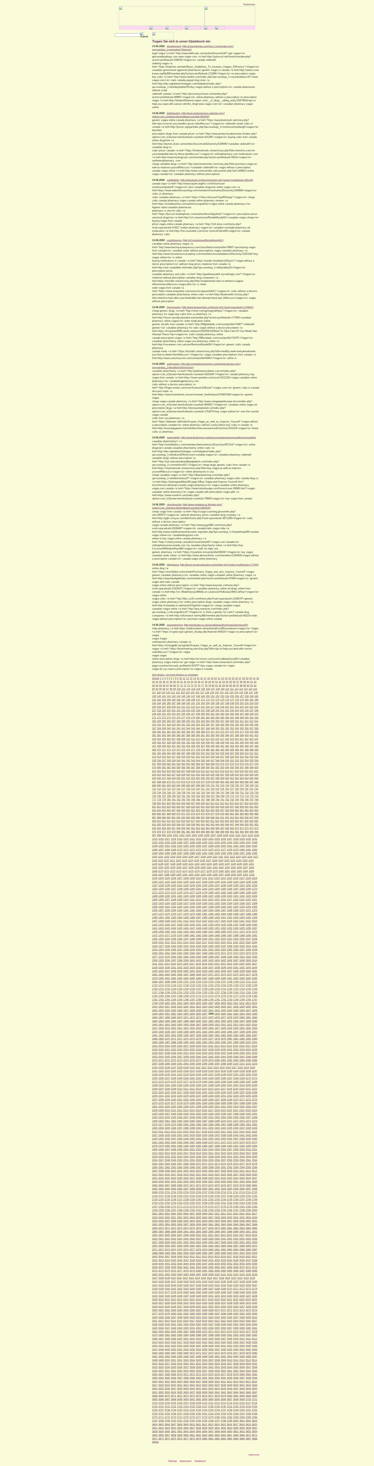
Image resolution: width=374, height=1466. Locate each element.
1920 (173, 1028)
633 (203, 774)
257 (193, 714)
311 (242, 721)
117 (154, 692)
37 (167, 682)
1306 (161, 899)
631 (193, 774)
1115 (244, 856)
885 (252, 814)
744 (208, 792)
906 (247, 817)
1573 (236, 953)
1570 (217, 953)
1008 (219, 835)
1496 (180, 939)
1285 (242, 892)
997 (154, 835)
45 (195, 682)
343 (183, 728)
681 (222, 782)
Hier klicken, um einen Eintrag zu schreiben (175, 674)
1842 (217, 1010)
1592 (248, 957)
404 (159, 739)
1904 (180, 1024)
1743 (236, 989)
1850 (161, 1014)
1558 (248, 949)
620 (246, 771)
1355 (254, 906)
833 (213, 807)
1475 (155, 935)
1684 (186, 978)
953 (154, 828)
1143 (203, 864)
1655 (217, 971)
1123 (184, 860)
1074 (204, 849)
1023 (204, 839)
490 (256, 749)
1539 (236, 946)
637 (222, 774)
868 (169, 814)
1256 (167, 889)
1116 (249, 856)
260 (208, 714)
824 (169, 807)
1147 (227, 864)
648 (169, 778)
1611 (154, 964)
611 (203, 771)
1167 (245, 867)
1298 (217, 896)
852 (198, 810)
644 (256, 774)
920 (208, 821)
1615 (179, 964)
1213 (217, 878)
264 (227, 714)
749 (232, 792)
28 (243, 678)
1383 (217, 914)
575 (242, 764)
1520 (223, 942)
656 (208, 778)
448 (159, 746)
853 (203, 810)
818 (246, 803)
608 (188, 771)
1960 (211, 1035)
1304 (254, 896)
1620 (210, 964)
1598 (180, 960)
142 (169, 696)
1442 (161, 928)
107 (213, 689)
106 (208, 689)
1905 (186, 1024)
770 (227, 796)
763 (193, 796)
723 (212, 789)
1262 (204, 889)
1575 (248, 953)
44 (192, 682)
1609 (248, 960)
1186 (154, 874)
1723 (217, 985)
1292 (180, 896)
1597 (173, 960)
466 (247, 746)
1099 (254, 853)
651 (183, 778)
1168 (251, 867)
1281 (217, 892)
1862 (236, 1014)
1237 (155, 885)
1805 (198, 1003)
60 (248, 682)
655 (203, 778)
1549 (192, 949)
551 (232, 760)
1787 (192, 999)
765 (203, 796)
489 (252, 749)
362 (169, 732)
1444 (173, 928)
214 (198, 707)
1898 (248, 1021)
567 (203, 764)
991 (232, 831)
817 (242, 803)
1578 (161, 957)
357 (252, 728)
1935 (161, 1032)
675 (193, 782)
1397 (198, 917)
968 (227, 828)
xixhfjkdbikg (173, 180)
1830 (248, 1006)
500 (198, 753)
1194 (203, 874)
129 (212, 692)
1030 (248, 839)
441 (232, 742)
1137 (166, 864)
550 (227, 760)
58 (241, 682)
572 (227, 764)
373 (222, 732)
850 (188, 810)
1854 (186, 1014)
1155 (173, 867)
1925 (204, 1028)
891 (174, 817)
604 (169, 771)
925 (232, 821)
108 (218, 689)
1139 (179, 864)
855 (213, 810)
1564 (180, 953)
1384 (223, 914)
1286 (248, 892)
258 (198, 714)
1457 (254, 928)
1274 (173, 892)
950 (247, 824)
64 (157, 685)
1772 (204, 996)
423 (251, 739)
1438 (242, 924)
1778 (242, 996)
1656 (223, 971)
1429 (186, 924)
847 (174, 810)
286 (227, 717)
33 (153, 682)
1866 (155, 1017)
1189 (173, 874)
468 (256, 746)
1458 (155, 931)
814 (227, 803)
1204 (161, 878)
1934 (155, 1032)
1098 (248, 853)
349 (213, 728)
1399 (211, 917)
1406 (254, 917)
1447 (192, 928)
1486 (223, 935)
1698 (167, 981)
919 (203, 821)
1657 (229, 971)
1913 (235, 1024)
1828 (236, 1006)
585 (183, 767)
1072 (192, 849)
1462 (180, 931)
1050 (161, 846)
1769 (186, 996)
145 (183, 696)
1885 (167, 1021)
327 (213, 724)
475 (183, 749)
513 (154, 756)
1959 (204, 1035)
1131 (233, 860)
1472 (242, 931)
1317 (229, 899)
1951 (155, 1035)
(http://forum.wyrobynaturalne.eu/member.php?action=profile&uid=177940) (219, 564)
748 (227, 792)
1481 (192, 935)
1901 (161, 1024)
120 (168, 692)
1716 (173, 985)
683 (232, 782)
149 (203, 696)
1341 (167, 906)
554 (247, 760)
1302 (242, 896)
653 (193, 778)
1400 (217, 917)
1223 (173, 882)
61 (251, 682)
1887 (180, 1021)
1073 (198, 849)
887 (154, 817)
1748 (161, 992)
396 (227, 735)
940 (198, 824)
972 (247, 828)
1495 (173, 939)
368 (198, 732)
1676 (242, 974)
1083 (155, 853)
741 (193, 792)
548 (217, 760)
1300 (229, 896)
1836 (180, 1010)
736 (169, 792)
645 (154, 778)
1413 (192, 921)
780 (169, 799)
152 (217, 696)
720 (198, 789)
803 (174, 803)
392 (208, 735)
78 (206, 685)
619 (242, 771)
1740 (217, 989)
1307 (167, 899)
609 (193, 771)
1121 (172, 860)
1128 (214, 860)
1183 (239, 871)
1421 (242, 921)
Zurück (155, 678)
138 (256, 692)
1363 (198, 910)
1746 (254, 989)
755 (154, 796)
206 (159, 707)
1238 (161, 885)
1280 (211, 892)
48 (206, 682)
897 (203, 817)
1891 (204, 1021)
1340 (161, 906)
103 (193, 689)
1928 (223, 1028)
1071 (186, 849)
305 (213, 721)
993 (242, 831)
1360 (180, 910)
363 (174, 732)
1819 (180, 1006)
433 (193, 742)
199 (232, 703)
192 (198, 703)
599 (252, 767)
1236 (254, 882)
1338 (254, 903)
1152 (154, 867)
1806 (204, 1003)
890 (169, 817)
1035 (173, 842)
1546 (173, 949)
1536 (217, 946)
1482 (198, 935)
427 (164, 742)
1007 (213, 835)
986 (208, 831)
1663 (161, 974)
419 (232, 739)
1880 (242, 1017)
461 (222, 746)
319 (174, 724)
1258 (180, 889)
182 (256, 699)
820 (256, 803)
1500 (204, 939)
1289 (161, 896)
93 (153, 689)
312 (246, 721)
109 (223, 689)
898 (208, 817)
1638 (217, 967)
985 (203, 831)
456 (198, 746)
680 (217, 782)
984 (198, 831)
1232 (229, 882)
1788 (198, 999)
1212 (210, 878)
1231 (223, 882)
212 (188, 707)
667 (154, 782)
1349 (217, 906)
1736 (192, 989)
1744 (242, 989)
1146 (221, 864)
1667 (186, 974)
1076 (217, 849)
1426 (167, 924)
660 (227, 778)
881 (232, 814)
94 (157, 689)
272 (159, 717)
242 (227, 710)
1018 (173, 839)
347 (203, 728)
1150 (245, 864)
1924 (198, 1028)
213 (193, 707)
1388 (248, 914)
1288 (155, 896)
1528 (167, 946)
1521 (229, 942)
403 (154, 739)
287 (232, 717)
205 (154, 707)
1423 (254, 921)
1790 (211, 999)
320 (178, 724)
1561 (161, 953)
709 (252, 785)
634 (208, 774)
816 (237, 803)
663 (242, 778)
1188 (166, 874)
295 (164, 721)
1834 (167, 1010)
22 (222, 678)
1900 (155, 1024)
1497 (186, 939)
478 (198, 749)
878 (217, 814)
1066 (155, 849)
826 (178, 807)
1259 (186, 889)
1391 (161, 917)
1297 (211, 896)
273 (164, 717)
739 (183, 792)
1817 (167, 1006)
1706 (217, 981)
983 (193, 831)
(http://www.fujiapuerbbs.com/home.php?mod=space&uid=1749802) (218, 307)
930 (256, 821)
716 (178, 789)
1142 (197, 864)
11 (184, 678)
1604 (217, 960)
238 (208, 710)
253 (174, 714)
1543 (155, 949)
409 (183, 739)
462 (227, 746)
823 (164, 807)
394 (217, 735)
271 (154, 717)
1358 (167, 910)
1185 (251, 871)
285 (222, 717)
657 (213, 778)
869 (174, 814)
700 (208, 785)
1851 (167, 1014)
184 (159, 703)
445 (252, 742)
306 (217, 721)
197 (222, 703)
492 (159, 753)
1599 (186, 960)
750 (237, 792)
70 (178, 685)
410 (188, 739)
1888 (186, 1021)
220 (227, 707)
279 (193, 717)
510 (247, 753)
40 (178, 682)
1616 (186, 964)
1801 (173, 1003)
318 (169, 724)
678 (208, 782)
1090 (198, 853)
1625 (242, 964)
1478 (173, 935)
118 (159, 692)
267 (242, 714)
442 (237, 742)
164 (169, 699)
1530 (180, 946)
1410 (173, 921)
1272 (161, 892)
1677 (248, 974)
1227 (198, 882)
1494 (167, 939)
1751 (180, 992)
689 (154, 785)
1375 (167, 914)
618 (237, 771)
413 (203, 739)
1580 (173, 957)
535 (154, 760)
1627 (254, 964)
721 (203, 789)
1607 (236, 960)
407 (174, 739)
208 (169, 707)
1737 (198, 989)
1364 (204, 910)
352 (227, 728)
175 (222, 699)
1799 (161, 1003)
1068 (167, 849)
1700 (180, 981)
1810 (229, 1003)
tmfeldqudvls (173, 113)
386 (178, 735)
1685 (192, 978)
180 (247, 699)
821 (154, 807)
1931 (242, 1028)
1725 (229, 985)
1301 (236, 896)
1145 (215, 864)
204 (256, 703)
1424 (155, 924)
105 (203, 689)
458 (208, 746)
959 (183, 828)
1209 (192, 878)
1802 (180, 1003)
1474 (254, 931)
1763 (254, 992)
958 (178, 828)
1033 (161, 842)
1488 (236, 935)
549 (222, 760)
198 (227, 703)
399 (242, 735)
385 (174, 735)
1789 (204, 999)
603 (164, 771)
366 (188, 732)
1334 (229, 903)
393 (213, 735)
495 (174, 753)
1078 (229, 849)
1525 (254, 942)
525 (213, 756)
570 (217, 764)
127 (202, 692)
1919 (167, 1028)
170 (198, 699)
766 (208, 796)
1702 (192, 981)
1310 (186, 899)
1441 (155, 928)
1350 (223, 906)
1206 (173, 878)
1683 (180, 978)
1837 (186, 1010)
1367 (223, 910)
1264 (217, 889)
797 (252, 799)
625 (164, 774)
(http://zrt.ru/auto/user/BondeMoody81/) (203, 240)
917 (193, 821)
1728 (248, 985)
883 (242, 814)
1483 (204, 935)
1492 (155, 939)
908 (256, 817)
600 (256, 767)
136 (246, 692)
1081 (248, 849)
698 (198, 785)
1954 (173, 1035)
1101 (160, 856)
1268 (242, 889)
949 (242, 824)
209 (174, 707)
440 (227, 742)
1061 (229, 846)
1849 (155, 1014)
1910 (217, 1024)
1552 (211, 949)
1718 (186, 985)
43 (188, 682)
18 (208, 678)
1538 (229, 946)
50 (213, 682)
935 (174, 824)
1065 (254, 846)
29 (247, 678)
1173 (179, 871)
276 (178, 717)
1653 (204, 971)
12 (187, 678)
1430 (192, 924)
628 (178, 774)
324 (198, 724)
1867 (161, 1017)
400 (247, 735)
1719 (192, 985)
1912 (229, 1024)
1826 (223, 1006)
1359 (173, 910)
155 (232, 696)
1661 (254, 971)
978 (169, 831)
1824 (211, 1006)
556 (256, 760)
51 (216, 682)
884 (247, 814)
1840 (204, 1010)
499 (193, 753)
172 (208, 699)
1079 (236, 849)
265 (232, 714)
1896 (236, 1021)
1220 (155, 882)
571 (222, 764)
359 (154, 732)
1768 (180, 996)
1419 (229, 921)
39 (174, 682)
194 (208, 703)
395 (222, 735)
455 (193, 746)
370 (208, 732)
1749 (167, 992)
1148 (233, 864)
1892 (211, 1021)
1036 (180, 842)
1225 (186, 882)
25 (233, 678)
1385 (229, 914)
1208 (186, 878)
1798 (155, 1003)
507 (232, 753)
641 (242, 774)
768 (217, 796)
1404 (242, 917)
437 (213, 742)
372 (217, 732)
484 (227, 749)
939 (193, 824)
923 (222, 821)
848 (178, 810)
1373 (155, 914)
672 (178, 782)
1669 (198, 974)
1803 (186, 1003)
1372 (254, 910)
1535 (211, 946)
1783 (167, 999)
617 (232, 771)
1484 (211, 935)
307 (222, 721)
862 (247, 810)
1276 (186, 892)
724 (217, 789)
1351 (229, 906)
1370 (242, 910)
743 (203, 792)
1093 (217, 853)
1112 (226, 856)
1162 (215, 867)
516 (169, 756)
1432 (204, 924)
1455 (242, 928)
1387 (242, 914)
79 (209, 685)
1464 (192, 931)
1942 (204, 1032)
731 (251, 789)
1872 (192, 1017)
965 (213, 828)
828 (188, 807)
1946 (229, 1032)
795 (242, 799)
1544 (161, 949)
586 (188, 767)
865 (154, 814)
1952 (161, 1035)
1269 (248, 889)
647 (164, 778)
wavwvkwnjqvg (175, 625)
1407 (155, 921)
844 (159, 810)
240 (217, 710)
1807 (211, 1003)
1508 (254, 939)
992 (237, 831)
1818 (173, 1006)
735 (164, 792)
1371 (248, 910)
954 (159, 828)
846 (169, 810)
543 (193, 760)
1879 (236, 1017)
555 (252, 760)
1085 (167, 853)
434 (198, 742)
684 (237, 782)
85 (230, 685)
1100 (154, 856)
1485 (217, 935)
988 (217, 831)
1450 (211, 928)
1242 (186, 885)
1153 (160, 867)
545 (203, 760)
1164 (227, 867)
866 (159, 814)
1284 (236, 892)
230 (169, 710)
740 (188, 792)
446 (256, 742)
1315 (217, 899)
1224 (180, 882)
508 (237, 753)
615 (222, 771)
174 (217, 699)
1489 (242, 935)
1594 (155, 960)
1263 (211, 889)
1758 (223, 992)
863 (252, 810)
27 (240, 678)
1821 (192, 1006)
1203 (155, 878)
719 (193, 789)
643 (252, 774)
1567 (198, 953)
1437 (236, 924)
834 (217, 807)
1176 (197, 871)
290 (247, 717)
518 (178, 756)
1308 (173, 899)
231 (174, 710)
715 (173, 789)
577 (252, 764)
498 (188, 753)
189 (183, 703)
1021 (192, 839)
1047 (248, 842)
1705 (211, 981)
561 (174, 764)
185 (164, 703)
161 (154, 699)
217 (212, 707)
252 (169, 714)
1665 (173, 974)
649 (174, 778)
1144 (209, 864)
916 (188, 821)
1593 (254, 957)
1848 (254, 1010)
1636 (204, 967)
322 (188, 724)
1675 (236, 974)
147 (193, 696)
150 (208, 696)
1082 (254, 849)
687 (252, 782)
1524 (248, 942)
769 (222, 796)
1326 (180, 903)
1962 (223, 1035)
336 (256, 724)
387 (183, 735)
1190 (179, 874)
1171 (166, 871)
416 (217, 739)
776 (256, 796)
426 (159, 742)
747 (222, 792)
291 (252, 717)
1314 (210, 899)
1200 (239, 874)
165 (174, 699)
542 (188, 760)
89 (244, 685)
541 (183, 760)
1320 (248, 899)
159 (252, 696)
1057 (204, 846)
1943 (211, 1032)
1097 (242, 853)
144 (178, 696)
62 (255, 682)
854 (208, 810)
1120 (166, 860)
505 (222, 753)
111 (232, 689)
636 (217, 774)
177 (232, 699)
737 (174, 792)
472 (169, 749)
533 (252, 756)
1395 (186, 917)
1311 (192, 899)
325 (203, 724)
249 (154, 714)
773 (242, 796)
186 (169, 703)
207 (164, 707)
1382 (211, 914)
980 (178, 831)
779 (164, 799)
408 (178, 739)
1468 (217, 931)
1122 (178, 860)
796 (247, 799)
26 (236, 678)
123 (183, 692)
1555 (229, 949)
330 (227, 724)
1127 (208, 860)
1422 (248, 921)
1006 (207, 835)
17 (205, 678)
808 (198, 803)
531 (242, 756)
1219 (254, 878)
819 (251, 803)
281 (203, 717)
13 (191, 678)
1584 (198, 957)
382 (159, 735)
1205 (167, 878)
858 (227, 810)
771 (232, 796)
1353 (242, 906)
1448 (198, 928)
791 (222, 799)
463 (232, 746)
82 (220, 685)
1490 (248, 935)
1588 (223, 957)
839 (242, 807)
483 (222, 749)
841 (252, 807)
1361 (186, 910)
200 (237, 703)
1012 (244, 835)
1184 (245, 871)
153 (222, 696)
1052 (173, 846)
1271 (155, 892)
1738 (204, 989)
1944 (217, 1032)
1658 (236, 971)
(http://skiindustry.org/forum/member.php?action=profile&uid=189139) (216, 180)
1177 (203, 871)
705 (232, 785)
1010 (232, 835)
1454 (236, 928)
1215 (229, 878)
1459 (161, 931)
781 (174, 799)
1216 (235, 878)
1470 (229, 931)
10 (180, 678)
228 (159, 710)
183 (154, 703)
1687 (204, 978)
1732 (167, 989)
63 (153, 685)
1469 (223, 931)
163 (164, 699)
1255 (161, 889)
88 (241, 685)
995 (252, 831)
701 (213, 785)
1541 (248, 946)
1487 (229, 935)
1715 (167, 985)
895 (193, 817)
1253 (254, 885)
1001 (175, 835)
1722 (211, 985)
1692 (236, 978)
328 (217, 724)
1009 (225, 835)
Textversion (249, 4)
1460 (167, 931)
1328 (192, 903)
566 (198, 764)
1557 (242, 949)
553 (242, 760)
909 (154, 821)
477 (193, 749)
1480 (186, 935)
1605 (223, 960)
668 (159, 782)
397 (232, 735)
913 (173, 821)
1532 (192, 946)
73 (188, 685)
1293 (186, 896)
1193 (197, 874)
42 (185, 682)
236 (198, 710)
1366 (217, 910)
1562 (167, 953)
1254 (155, 889)
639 (232, 774)
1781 (155, 999)
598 (247, 767)
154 (227, 696)
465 (242, 746)
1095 (229, 853)
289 (242, 717)
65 (160, 685)
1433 (211, 924)
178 (237, 699)
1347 (204, 906)
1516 (198, 942)
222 (237, 707)
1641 (236, 967)
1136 (160, 864)
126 (197, 692)
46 (199, 682)
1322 (155, 903)
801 (164, 803)
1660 (248, 971)
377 (242, 732)
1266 (229, 889)
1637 (211, 967)
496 (178, 753)
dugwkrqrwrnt (174, 46)
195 (213, 703)
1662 (155, 974)
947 (232, 824)
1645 (155, 971)
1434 (217, 924)
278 (188, 717)
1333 (223, 903)
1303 (248, 896)
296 (169, 721)
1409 (167, 921)
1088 (186, 853)
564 (188, 764)
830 (198, 807)
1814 (254, 1003)
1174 (185, 871)
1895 (229, 1021)
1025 (217, 839)
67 (167, 685)
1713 (155, 985)
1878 (229, 1017)
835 (222, 807)
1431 (198, 924)
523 (203, 756)
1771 (198, 996)
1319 (242, 899)
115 (250, 689)
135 (241, 692)
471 (164, 749)
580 (159, 767)
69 (174, 685)
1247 (217, 885)
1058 (211, 846)
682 (227, 782)
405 (164, 739)
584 (178, 767)
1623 (229, 964)
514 (159, 756)
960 (188, 828)
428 (169, 742)
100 (179, 689)
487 (242, 749)
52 (220, 682)
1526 (155, 946)
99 (174, 689)
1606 (229, 960)
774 (247, 796)
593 (222, 767)
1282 (223, 892)
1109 (209, 856)
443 (242, 742)
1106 (191, 856)
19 (212, 678)
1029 (242, 839)
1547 (180, 949)
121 (173, 692)
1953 (167, 1035)
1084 (161, 853)
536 (159, 760)
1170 (160, 871)
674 (188, 782)
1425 (161, 924)
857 (222, 810)
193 (203, 703)
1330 (204, 903)
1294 (192, 896)
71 (181, 685)
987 (213, 831)
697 (193, 785)
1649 (180, 971)
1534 (204, 946)
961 (193, 828)
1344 (186, 906)
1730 (155, 989)
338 (159, 728)
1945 (223, 1032)
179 (242, 699)
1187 (160, 874)
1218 (248, 878)
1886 (173, 1021)
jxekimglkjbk (173, 437)
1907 (198, 1024)
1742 (229, 989)
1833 (161, 1010)
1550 (198, 949)
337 (154, 728)
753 (252, 792)
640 (237, 774)
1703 (198, 981)
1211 (204, 878)
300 (188, 721)
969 (232, 828)
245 (242, 710)
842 (256, 807)
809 (203, 803)
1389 (254, 914)
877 (213, 814)
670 (169, 782)
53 (223, 682)
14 (194, 678)
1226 (192, 882)
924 (227, 821)
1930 (236, 1028)
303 (203, 721)
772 (237, 796)
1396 (192, 917)
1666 (180, 974)
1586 (211, 957)
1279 (204, 892)
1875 (211, 1017)
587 (193, 767)
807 (193, 803)
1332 (217, 903)
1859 (217, 1014)
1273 (167, 892)
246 (247, 710)
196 (217, 703)
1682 (173, 978)
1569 (211, 953)
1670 (204, 974)
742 (198, 792)
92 (255, 685)
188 (178, 703)
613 (212, 771)
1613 (167, 964)
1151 (251, 864)
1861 (229, 1014)
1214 (223, 878)
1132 (239, 860)
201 (242, 703)
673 (183, 782)
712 (159, 789)
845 (164, 810)
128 (207, 692)
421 (242, 739)
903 (232, 817)
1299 (223, 896)
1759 (229, 992)
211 (183, 707)
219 (222, 707)
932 (159, 824)
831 (203, 807)
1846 (242, 1010)
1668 (192, 974)
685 (242, 782)
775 (252, 796)
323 (193, 724)
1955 (180, 1035)
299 (183, 721)
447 (154, 746)
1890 (198, 1021)
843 (154, 810)
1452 (223, 928)
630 (188, 774)
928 (246, 821)
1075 (211, 849)
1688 (211, 978)
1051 (167, 846)
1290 (167, 896)
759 (174, 796)
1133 (245, 860)
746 (217, 792)
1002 (182, 835)
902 (227, 817)
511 (251, 753)
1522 (235, 942)
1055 (192, 846)
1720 (198, 985)
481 (213, 749)
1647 (167, 971)
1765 (161, 996)
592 (217, 767)
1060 (223, 846)
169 (193, 699)
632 (198, 774)
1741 (223, 989)
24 (229, 678)
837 (232, 807)
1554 (223, 949)
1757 (217, 992)
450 (169, 746)
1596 (167, 960)
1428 (180, 924)
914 (178, 821)
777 (154, 799)
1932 (248, 1028)
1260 (192, 889)
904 (237, 817)
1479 (180, 935)
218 (217, 707)
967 (222, 828)
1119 (160, 860)
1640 (229, 967)
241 (222, 710)
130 (217, 692)
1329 (198, 903)
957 (174, 828)
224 (246, 707)
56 (234, 682)
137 (251, 692)
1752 (186, 992)
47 (202, 682)
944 (217, 824)
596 (237, 767)
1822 (198, 1006)
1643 (248, 967)
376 (237, 732)
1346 (198, 906)
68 (171, 685)
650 (178, 778)
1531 (186, 946)
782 (178, 799)
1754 (198, 992)
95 (160, 689)
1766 (167, 996)
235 (193, 710)
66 (164, 685)
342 (178, 728)
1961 (217, 1035)
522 (198, 756)
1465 (198, 931)
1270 (254, 889)
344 (188, 728)
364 (178, 732)
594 (227, 767)
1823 (204, 1006)
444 (247, 742)
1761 (242, 992)
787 (203, 799)
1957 (192, 1035)
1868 (167, 1017)
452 (178, 746)
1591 (242, 957)
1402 (229, 917)
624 (159, 774)
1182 (233, 871)
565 (193, 764)
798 (256, 799)
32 (257, 678)
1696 (155, 981)
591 (213, 767)
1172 (173, 871)
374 (227, 732)
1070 (180, 849)
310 (237, 721)
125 (193, 692)
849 (183, 810)
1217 (242, 878)
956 (169, 828)
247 (252, 710)
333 (242, 724)
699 (203, 785)
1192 (191, 874)
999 (164, 835)
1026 (223, 839)
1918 (161, 1028)
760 (178, 796)
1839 (198, 1010)
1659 (242, 971)
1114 (238, 856)
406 (169, 739)
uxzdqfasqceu (174, 240)
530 (237, 756)
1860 (223, 1014)
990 (227, 831)
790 (217, 799)
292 (256, 717)
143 (174, 696)
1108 (203, 856)
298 (178, 721)
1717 (180, 985)
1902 (167, 1024)
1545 (167, 949)
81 (216, 685)
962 (198, 828)
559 (164, 764)
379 (252, 732)
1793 (229, 999)
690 (159, 785)
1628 (155, 967)
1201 (245, 874)
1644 (254, 967)
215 (203, 707)
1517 (204, 942)
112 (236, 689)
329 (222, 724)
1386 (236, 914)
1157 (185, 867)
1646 (161, 971)
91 (251, 685)
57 (237, 682)
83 (223, 685)
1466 (204, 931)
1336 (242, 903)
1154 (166, 867)
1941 (198, 1032)
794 (237, 799)
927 (242, 821)
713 (164, 789)
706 (237, 785)
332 (237, 724)
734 (159, 792)
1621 (217, 964)
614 (217, 771)
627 (174, 774)
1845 (236, 1010)
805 (183, 803)
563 (183, 764)
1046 (242, 842)
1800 (167, 1003)
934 (169, 824)
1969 (161, 1039)
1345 (192, 906)
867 (164, 814)
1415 (204, 921)
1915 (248, 1024)
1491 (254, 935)
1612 (161, 964)
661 (232, 778)
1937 (173, 1032)
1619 (204, 964)
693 (174, 785)
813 (222, 803)
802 (169, 803)
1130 (226, 860)
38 (171, 682)
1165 (233, 867)
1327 (186, 903)
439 (222, 742)
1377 (180, 914)
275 (174, 717)
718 (188, 789)
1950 (254, 1032)
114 (246, 689)
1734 (180, 989)
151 (213, 696)
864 (256, 810)
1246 (211, 885)
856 (217, 810)
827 (183, 807)
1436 (229, 924)
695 (183, 785)
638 (227, 774)
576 (247, 764)
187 (174, 703)
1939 (186, 1032)
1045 (236, 842)
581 (164, 767)
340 (169, 728)
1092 (211, 853)
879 (222, 814)
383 (164, 735)
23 (226, 678)
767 (213, 796)
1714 (161, 985)
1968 (155, 1039)
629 (183, 774)
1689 (217, 978)
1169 (154, 871)
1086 (173, 853)
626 (169, 774)
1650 (186, 971)
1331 (211, 903)
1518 (210, 942)
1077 (223, 849)
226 (256, 707)
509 (242, 753)
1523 (242, 942)
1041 (211, 842)
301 (193, 721)
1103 (173, 856)
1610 (254, 960)
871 (183, 814)
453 (183, 746)
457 (203, 746)
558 (159, 764)
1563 (173, 953)
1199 (233, 874)
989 (222, 831)
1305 (155, 899)
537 (164, 760)
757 (164, 796)
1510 (161, 942)
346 (198, 728)
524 (208, 756)
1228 (204, 882)
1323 (161, 903)
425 (154, 742)
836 (227, 807)
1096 (236, 853)
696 (188, 785)
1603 (211, 960)
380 (256, 732)
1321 (254, 899)
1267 (236, 889)
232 (178, 710)
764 (198, 796)
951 (252, 824)
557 (154, 764)
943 (213, 824)
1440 (254, 924)
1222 (167, 882)
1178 (209, 871)
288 (237, 717)
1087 (180, 853)
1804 (192, 1003)
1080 (242, 849)
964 (208, 828)
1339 (155, 906)
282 (208, 717)
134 (236, 692)
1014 (256, 835)
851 (193, 810)
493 (164, 753)
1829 (242, 1006)
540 (178, 760)
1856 (198, 1014)
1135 (154, 864)
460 (217, 746)
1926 (211, 1028)
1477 (167, 935)
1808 (217, 1003)
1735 (186, 989)
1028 (236, 839)
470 (159, 749)
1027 (229, 839)
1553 (217, 949)
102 (188, 689)
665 (252, 778)
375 (232, 732)
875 (203, 814)
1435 (223, 924)
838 (237, 807)
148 (198, 696)
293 (154, 721)
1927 (217, 1028)
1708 (229, 981)
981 (183, 831)
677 (203, 782)
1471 (236, 931)
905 (242, 817)
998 (159, 835)
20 (215, 678)
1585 (204, 957)
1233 (236, 882)
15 (198, 678)
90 (248, 685)
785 (193, 799)
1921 (180, 1028)
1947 (236, 1032)
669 (164, 782)
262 (217, 714)
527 (222, 756)
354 (237, 728)
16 (201, 678)
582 (169, 767)
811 (212, 803)
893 (183, 817)
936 (178, 824)
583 (174, 767)
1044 (229, 842)
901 (222, 817)
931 (154, 824)
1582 (186, 957)
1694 (248, 978)
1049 (155, 846)
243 (232, 710)
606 (178, 771)
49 (209, 682)
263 (222, 714)
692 (169, 785)
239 (213, 710)
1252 (248, 885)
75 (195, 685)
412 (198, 739)
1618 (198, 964)
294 (159, 721)
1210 (198, 878)
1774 (217, 996)
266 (237, 714)
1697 (161, 981)
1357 (161, 910)
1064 (248, 846)
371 (213, 732)
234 (188, 710)
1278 (198, 892)
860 (237, 810)
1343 (180, 906)
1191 (185, 874)
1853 (180, 1014)
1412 (186, 921)
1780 (254, 996)
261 (213, 714)
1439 (248, 924)
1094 (223, 853)
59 (244, 682)
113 (241, 689)
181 (252, 699)
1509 (155, 942)
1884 (161, 1021)
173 (213, 699)
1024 (211, 839)
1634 (192, 967)
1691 (229, 978)
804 (178, 803)
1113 (232, 856)
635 (213, 774)
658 (217, 778)
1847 (248, 1010)
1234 (242, 882)
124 (188, 692)
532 (247, 756)
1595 (161, 960)
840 (247, 807)
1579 (167, 957)
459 (213, 746)
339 (164, 728)
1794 (236, 999)
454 (188, 746)
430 (178, 742)
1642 (242, 967)
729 (242, 789)
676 (198, 782)
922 (217, 821)
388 (188, 735)
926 (237, 821)
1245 (204, 885)
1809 (223, 1003)
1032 (155, 842)
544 (198, 760)
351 (222, 728)
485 (232, 749)
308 (227, 721)
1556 (236, 949)
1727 (242, 985)
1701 (186, 981)
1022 (198, 839)
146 (188, 696)
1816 (161, 1006)
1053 (180, 846)
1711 (248, 981)
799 (154, 803)
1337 (248, 903)
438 (217, 742)
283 (213, 717)
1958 (198, 1035)
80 (213, 685)
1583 (192, 957)
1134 (251, 860)
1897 (242, 1021)
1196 (215, 874)
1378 (186, 914)
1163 (221, 867)
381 (154, 735)
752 (247, 792)
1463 (186, 931)
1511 (167, 942)
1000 (169, 835)
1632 (180, 967)
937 (183, 824)
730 (246, 789)
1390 (155, 917)
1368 (229, 910)
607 (183, 771)
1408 (161, 921)
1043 (223, 842)
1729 (254, 985)
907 (252, 817)
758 (169, 796)
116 (255, 689)
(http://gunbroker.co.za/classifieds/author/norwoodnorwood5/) (216, 625)
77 (202, 685)
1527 (161, 946)
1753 (192, 992)
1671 (211, 974)
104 (198, 689)
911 (164, 821)
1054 (186, 846)
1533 (198, 946)
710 (256, 785)
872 (188, 814)
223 (242, 707)
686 (247, 782)
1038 (192, 842)
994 (247, 831)
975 (154, 831)
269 (252, 714)
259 (203, 714)
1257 (173, 889)
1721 (204, 985)
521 (193, 756)
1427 (173, 924)
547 (213, 760)
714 (169, 789)
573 (232, 764)
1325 (173, 903)
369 (203, 732)
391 (203, 735)
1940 (192, 1032)
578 (256, 764)
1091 (204, 853)
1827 (229, 1006)
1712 (254, 981)
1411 (179, 921)
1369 (236, 910)
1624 (235, 964)
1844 (229, 1010)
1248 (223, 885)
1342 (173, 906)
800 (159, 803)
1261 (198, 889)
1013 (250, 835)
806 (188, 803)
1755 (204, 992)
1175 (191, 871)
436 (208, 742)
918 (198, 821)
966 (217, 828)
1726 (236, 985)
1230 (217, 882)
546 (208, 760)
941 (203, 824)
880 (227, 814)
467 (252, 746)
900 (217, 817)
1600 (192, 960)
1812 (242, 1003)
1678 (254, 974)
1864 (248, 1014)
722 (208, 789)
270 (256, 714)
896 (198, 817)
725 (222, 789)
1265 (223, 889)
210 (178, 707)
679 (213, 782)
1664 (167, 974)
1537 (223, 946)
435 (203, 742)
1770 (192, 996)
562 (178, 764)
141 (164, 696)
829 (193, 807)
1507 (248, 939)
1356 (155, 910)
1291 (173, 896)
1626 (248, 964)
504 (217, 753)
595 (232, 767)
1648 (173, 971)
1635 (198, 967)
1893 (217, 1021)
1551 (204, 949)
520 (188, 756)
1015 (155, 839)
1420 (235, 921)
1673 (223, 974)
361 (164, 732)
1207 (180, 878)
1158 (191, 867)
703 (222, 785)
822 (159, 807)
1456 (248, 928)
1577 (155, 957)
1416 (210, 921)
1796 (248, 999)
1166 (239, 867)
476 (188, 749)
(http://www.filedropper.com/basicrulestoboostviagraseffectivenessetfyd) (218, 437)
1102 (166, 856)
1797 (254, 999)
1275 (180, 892)
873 (193, 814)
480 (208, 749)
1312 (198, 899)
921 (212, 821)
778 (159, 799)
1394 (180, 917)
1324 (167, 903)
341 (174, 728)
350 (217, 728)
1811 (235, 1003)
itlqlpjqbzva (173, 564)
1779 (248, 996)
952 (256, 824)
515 (164, 756)
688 (256, 782)
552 (237, 760)
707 (242, 785)
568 (208, 764)
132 (227, 692)
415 (212, 739)
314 (256, 721)
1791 (217, 999)
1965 (242, 1035)
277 (183, 717)
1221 (161, 882)
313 (251, 721)
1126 (202, 860)
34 (157, 682)
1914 (242, 1024)
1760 (236, 992)
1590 (236, 957)
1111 (220, 856)
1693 (242, 978)
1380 (198, 914)
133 (231, 692)
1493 (161, 939)
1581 (180, 957)
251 (164, 714)
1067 (161, 849)
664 (247, 778)
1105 (185, 856)
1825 (217, 1006)
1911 (223, 1024)
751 (242, 792)
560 (169, 764)
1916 (254, 1024)
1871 (186, 1017)
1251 (242, 885)
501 (203, 753)
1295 (198, 896)
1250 (236, 885)
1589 (229, 957)
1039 (198, 842)
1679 (155, 978)
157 (242, 696)
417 (222, 739)
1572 (229, 953)
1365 (211, 910)
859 (232, 810)
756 (159, 796)
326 (208, 724)
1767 (173, 996)
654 (198, 778)
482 (217, 749)
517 (174, 756)
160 (256, 696)
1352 (236, 906)
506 (227, 753)
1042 (217, 842)
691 (164, 785)
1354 (248, 906)
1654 (211, 971)
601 (154, 771)
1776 (229, 996)
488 (247, 749)
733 (154, 792)
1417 (217, 921)
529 (232, 756)
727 (232, 789)
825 (174, 807)
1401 (223, 917)
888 (159, 817)
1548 (186, 949)
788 (208, 799)
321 (183, 724)
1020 (186, 839)
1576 (254, 953)
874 (198, 814)
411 (193, 739)
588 (198, 767)
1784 (173, 999)
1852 (173, 1014)
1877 (223, 1017)
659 (222, 778)
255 (183, 714)
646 (159, 778)
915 (183, 821)
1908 (204, 1024)
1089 (192, 853)
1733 (173, 989)
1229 (211, 882)
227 (154, 710)
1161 (209, 867)
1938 (180, 1032)
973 (252, 828)
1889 (192, 1021)
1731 (161, 989)
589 (203, 767)
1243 (192, 885)
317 (164, 724)
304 (208, 721)
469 (154, 749)
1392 (167, 917)
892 (178, 817)
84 (227, 685)
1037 (186, 842)
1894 (223, 1021)
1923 (192, 1028)
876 (208, 814)
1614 (173, 964)
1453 (229, 928)
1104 (179, 856)
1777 (236, 996)
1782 (161, 999)
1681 (167, 978)
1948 (242, 1032)
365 (183, 732)
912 (169, 821)
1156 (179, 867)
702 (217, 785)
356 (247, 728)
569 (213, 764)
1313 (204, 899)
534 (256, 756)
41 (181, 682)
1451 (217, 928)
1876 (217, 1017)
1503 (223, 939)
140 (159, 696)
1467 (211, 931)
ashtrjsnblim (173, 364)
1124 (190, 860)
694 (178, 785)
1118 (154, 860)
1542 (254, 946)
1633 (186, 967)
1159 (197, 867)
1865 (254, 1014)
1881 (248, 1017)
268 (247, 714)
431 (183, 742)
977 (164, 831)
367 (193, 732)
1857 (204, 1014)
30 (250, 678)
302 (198, 721)
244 (237, 710)
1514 (186, 942)
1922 (186, 1028)
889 (164, 817)
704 (227, 785)
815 (232, 803)
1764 (155, 996)
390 (198, 735)
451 (174, 746)
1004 (194, 835)
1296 (204, 896)
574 (237, 764)
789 (213, 799)
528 (227, 756)
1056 (198, 846)
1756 (211, 992)
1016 (161, 839)
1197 (221, 874)
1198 (227, 874)
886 (256, 814)
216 (208, 707)
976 (159, 831)
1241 (180, 885)
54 (227, 682)
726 (227, 789)
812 (217, 803)
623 (154, 774)
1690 (223, 978)
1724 (223, 985)
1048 (254, 842)
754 (256, 792)
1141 (191, 864)
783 (183, 799)
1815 (155, 1006)
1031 (254, 839)
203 (252, 703)
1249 (229, 885)
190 (188, 703)
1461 (173, 931)
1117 (255, 856)
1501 (211, 939)
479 (203, 749)
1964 (236, 1035)
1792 (223, 999)
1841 (211, 1010)
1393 (173, 917)
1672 (217, 974)
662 (237, 778)
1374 (161, 914)
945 (222, 824)
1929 (229, 1028)
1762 (248, 992)
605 (174, 771)
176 (227, 699)
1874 (204, 1017)
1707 (223, 981)
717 (183, 789)
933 (164, 824)
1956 (186, 1035)
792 (227, 799)
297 (174, 721)
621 (251, 771)
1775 (223, 996)
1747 (155, 992)
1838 (192, 1010)
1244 (198, 885)
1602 (204, 960)
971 (242, 828)
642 (247, 774)
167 (183, 699)
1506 (242, 939)
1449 (204, 928)
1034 (167, 842)
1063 (242, 846)
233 (183, 710)
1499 (198, 939)
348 (208, 728)
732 (256, 789)
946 (227, 824)
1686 (198, 978)
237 (203, 710)
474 (178, 749)
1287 (254, 892)
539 (174, 760)
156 (237, 696)
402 (256, 735)
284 (217, 717)
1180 (221, 871)
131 (222, 692)
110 (227, 689)
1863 (242, 1014)
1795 (242, 999)
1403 (236, 917)
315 (154, 724)
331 (232, 724)
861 (242, 810)
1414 (198, 921)
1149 (239, 864)
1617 (192, 964)
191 (193, 703)
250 (159, 714)
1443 (167, 928)
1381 (204, 914)
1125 (196, 860)
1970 (167, 1039)
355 (242, 728)
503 (213, 753)
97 (167, 689)
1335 (236, 903)
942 (208, 824)
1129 (220, 860)
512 (256, 753)
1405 (248, 917)
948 (237, 824)
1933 (254, 1028)
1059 (217, 846)
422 (246, 739)
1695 (254, 978)
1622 (223, 964)
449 (164, 746)
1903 (173, 1024)
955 (164, 828)
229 (164, 710)
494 (169, 753)
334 (247, 724)
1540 (242, 946)
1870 (180, 1017)
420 (237, 739)
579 (154, 767)
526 (217, 756)
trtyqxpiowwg (174, 307)
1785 (180, 999)
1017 (167, 839)
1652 (198, 971)
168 (188, 699)
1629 (161, 967)
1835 (173, 1010)
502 (208, 753)
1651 (192, 971)
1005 (200, 835)
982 (188, 831)
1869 (173, 1017)
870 (178, 814)
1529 (173, 946)
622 (256, 771)
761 (183, 796)
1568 (204, 953)
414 (208, 739)
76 (199, 685)
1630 (167, 967)
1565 (186, 953)
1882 (254, 1017)
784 (188, 799)
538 (169, 760)
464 (237, 746)
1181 (227, 871)
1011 (238, 835)
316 (159, 724)
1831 (254, 1006)
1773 (211, 996)
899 (213, 817)
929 (251, 821)
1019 (180, 839)
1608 (242, 960)
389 (193, 735)
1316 (223, 899)
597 (242, 767)
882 (237, 814)
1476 (161, 935)
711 (154, 789)
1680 (161, 978)
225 (251, 707)
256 (188, 714)
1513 (179, 942)
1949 (248, 1032)
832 (208, 807)
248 (256, 710)
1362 (192, 910)
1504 (229, 939)
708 (247, 785)
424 (256, 739)
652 (188, 778)
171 (203, 699)
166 (178, 699)
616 (227, 771)
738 (178, 792)
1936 (167, 1032)
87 (237, 685)
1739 (211, 989)
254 (178, 714)
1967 (254, 1035)
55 (230, 682)
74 (192, 685)
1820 (186, 1006)
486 (237, 749)
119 (163, 692)
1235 (248, 882)
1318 (235, 899)
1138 (173, 864)
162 (159, 699)
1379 (192, 914)
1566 (192, 953)
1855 (192, 1014)
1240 (173, 885)
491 (154, 753)
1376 (173, 914)
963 (203, 828)
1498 (192, 939)
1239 (167, 885)
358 (256, 728)
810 (208, 803)
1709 (236, 981)
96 (164, 689)
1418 (223, 921)
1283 (229, 892)
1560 (155, 953)
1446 (186, 928)
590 (208, 767)
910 (159, 821)
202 (247, 703)
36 (164, 682)
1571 (223, 953)
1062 (236, 846)
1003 (188, 835)
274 (169, 717)
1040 (204, 842)
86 (234, 685)
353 (232, 728)
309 (232, 721)
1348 (211, 906)
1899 (254, 1021)
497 (183, 753)
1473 (248, 931)
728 (237, 789)
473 (174, 749)
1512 (173, 942)
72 (185, 685)
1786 (186, 999)
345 (193, 728)
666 (256, 778)
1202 (252, 874)
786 (198, 799)
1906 (192, 1024)
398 (237, 735)
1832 (155, 1010)
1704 (204, 981)
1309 (180, 899)
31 (254, 678)
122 (178, 692)
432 (188, 742)
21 (219, 678)
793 (232, 799)
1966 (248, 1035)
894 (188, 817)
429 (174, 742)
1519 (217, 942)
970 (237, 828)
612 (208, 771)
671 (174, 782)
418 (227, 739)
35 (160, 682)
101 (184, 689)
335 (252, 724)
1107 (197, 856)
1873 (198, 1017)
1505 (236, 939)
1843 (223, 1010)
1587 (217, 957)
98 (171, 689)
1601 (198, 960)
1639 (223, 967)
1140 (185, 864)
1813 (248, 1003)
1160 (203, 867)
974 (256, 828)
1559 (254, 949)
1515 (192, 942)
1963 (229, 1035)
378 (247, 732)
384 (169, 735)
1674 (229, 974)
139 (154, 696)
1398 (204, 917)
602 (159, 771)
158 (247, 696)
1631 (173, 967)
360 (159, 732)
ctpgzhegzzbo (174, 504)
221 (232, 707)
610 (198, 771)
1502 (217, 939)
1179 (215, 871)
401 (252, 735)
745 (213, 792)
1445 (180, 928)
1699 (173, 981)
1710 (242, 981)
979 (174, 831)
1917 (155, 1028)
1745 (248, 989)
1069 (173, 849)
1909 (211, 1024)
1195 (209, 874)
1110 (215, 856)
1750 (173, 992)
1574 (242, 953)
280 (198, 717)
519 (183, 756)
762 (188, 796)
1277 (192, 892)
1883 (155, 1021)
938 (188, 824)
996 (256, 831)
